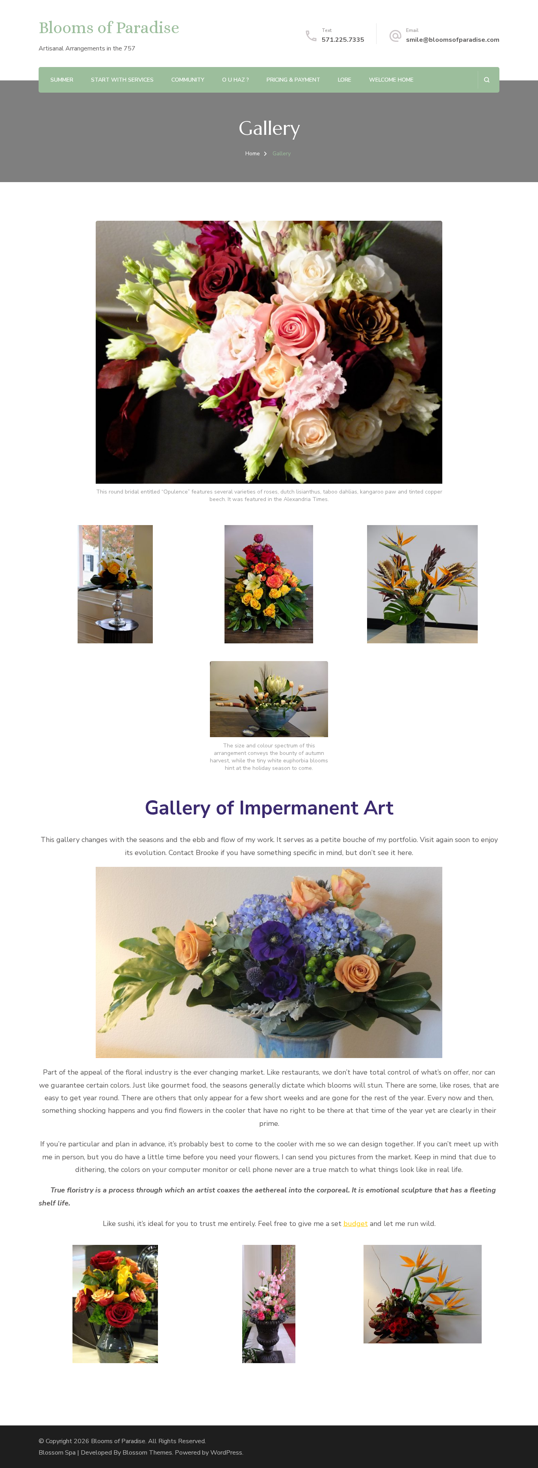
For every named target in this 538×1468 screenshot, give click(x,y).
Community (187, 80)
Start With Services (122, 80)
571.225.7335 (343, 39)
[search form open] (486, 80)
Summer (61, 80)
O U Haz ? (235, 80)
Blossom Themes (147, 1452)
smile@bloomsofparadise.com (452, 39)
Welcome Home (391, 80)
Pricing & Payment (293, 80)
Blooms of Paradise (109, 27)
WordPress (226, 1452)
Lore (344, 80)
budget (355, 1223)
